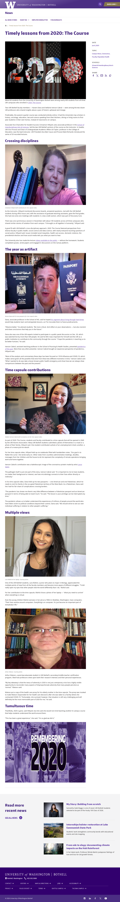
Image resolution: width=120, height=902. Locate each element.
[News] (6, 25)
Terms (40, 888)
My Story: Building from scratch (83, 804)
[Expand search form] (100, 4)
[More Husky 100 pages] (28, 20)
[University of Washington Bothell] (30, 5)
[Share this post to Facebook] (94, 76)
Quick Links (111, 4)
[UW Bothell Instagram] (84, 898)
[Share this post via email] (102, 76)
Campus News (97, 54)
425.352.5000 (32, 878)
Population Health (103, 57)
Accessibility (74, 883)
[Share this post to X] (98, 76)
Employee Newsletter (40, 20)
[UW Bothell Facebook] (95, 898)
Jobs (59, 883)
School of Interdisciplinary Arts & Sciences (102, 66)
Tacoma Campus (78, 888)
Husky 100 (23, 20)
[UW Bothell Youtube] (105, 898)
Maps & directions (42, 883)
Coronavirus (106, 54)
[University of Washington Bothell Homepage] (56, 874)
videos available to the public (46, 240)
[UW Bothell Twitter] (100, 898)
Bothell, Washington (14, 878)
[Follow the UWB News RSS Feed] (107, 76)
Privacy (8, 888)
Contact (8, 883)
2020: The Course (34, 103)
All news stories (11, 20)
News (9, 13)
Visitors (23, 883)
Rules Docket (25, 888)
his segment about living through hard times (67, 320)
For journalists (56, 20)
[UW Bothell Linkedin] (90, 898)
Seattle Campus (57, 888)
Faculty (94, 57)
